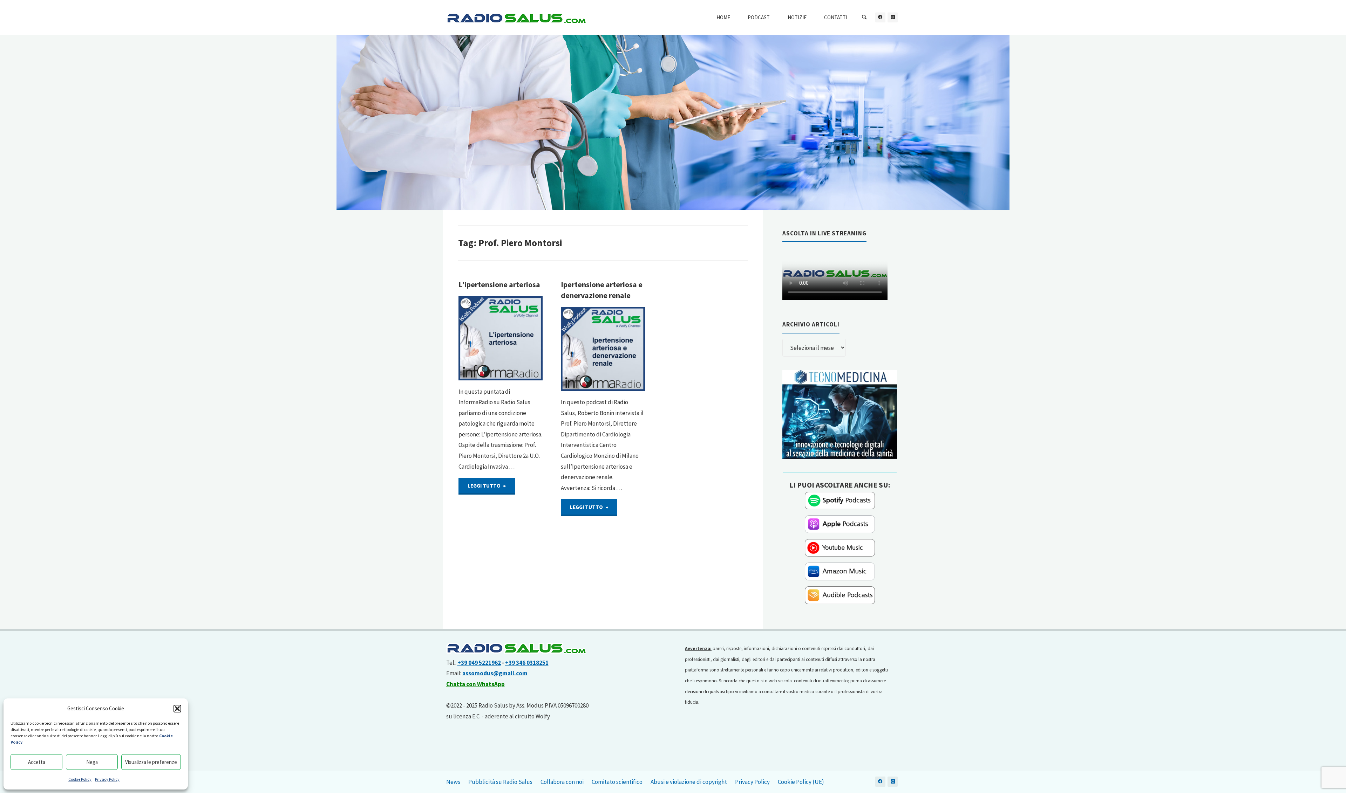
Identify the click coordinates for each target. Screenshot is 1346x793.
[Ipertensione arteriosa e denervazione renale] (603, 349)
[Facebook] (880, 17)
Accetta (36, 762)
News (453, 782)
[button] (177, 708)
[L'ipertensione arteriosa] (500, 338)
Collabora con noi (562, 782)
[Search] (864, 17)
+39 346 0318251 (527, 663)
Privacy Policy (107, 779)
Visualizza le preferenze (151, 762)
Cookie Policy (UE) (801, 782)
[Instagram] (893, 17)
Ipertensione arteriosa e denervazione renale (602, 290)
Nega (92, 762)
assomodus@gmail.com (495, 673)
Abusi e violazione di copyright (689, 782)
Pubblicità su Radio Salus (500, 782)
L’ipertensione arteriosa (499, 284)
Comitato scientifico (617, 782)
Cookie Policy (79, 779)
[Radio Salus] (516, 17)
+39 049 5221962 (479, 663)
